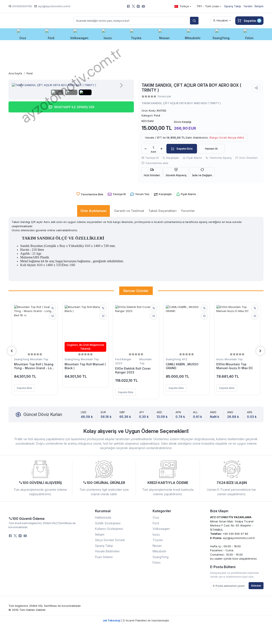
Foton (156, 562)
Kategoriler (162, 511)
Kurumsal (102, 511)
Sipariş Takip (232, 6)
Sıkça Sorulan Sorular (110, 540)
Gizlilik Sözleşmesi (107, 523)
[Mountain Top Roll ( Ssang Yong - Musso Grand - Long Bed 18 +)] (35, 328)
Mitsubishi (159, 551)
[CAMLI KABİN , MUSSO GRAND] (186, 328)
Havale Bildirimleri (107, 551)
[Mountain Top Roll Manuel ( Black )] (85, 328)
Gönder (256, 585)
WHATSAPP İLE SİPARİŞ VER (74, 107)
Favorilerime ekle (156, 163)
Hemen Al (211, 148)
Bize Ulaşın (219, 511)
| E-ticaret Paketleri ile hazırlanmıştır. (136, 620)
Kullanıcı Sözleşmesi (109, 528)
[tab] (93, 211)
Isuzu (220, 359)
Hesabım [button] (222, 20)
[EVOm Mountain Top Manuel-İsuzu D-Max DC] (237, 328)
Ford (156, 523)
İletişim (259, 6)
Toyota (158, 540)
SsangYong (21, 359)
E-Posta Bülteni (222, 567)
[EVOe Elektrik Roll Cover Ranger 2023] (136, 328)
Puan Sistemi (104, 557)
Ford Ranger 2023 (123, 361)
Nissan (157, 545)
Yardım (247, 6)
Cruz (156, 517)
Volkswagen (161, 528)
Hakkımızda (103, 517)
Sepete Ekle (184, 148)
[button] (22, 34)
